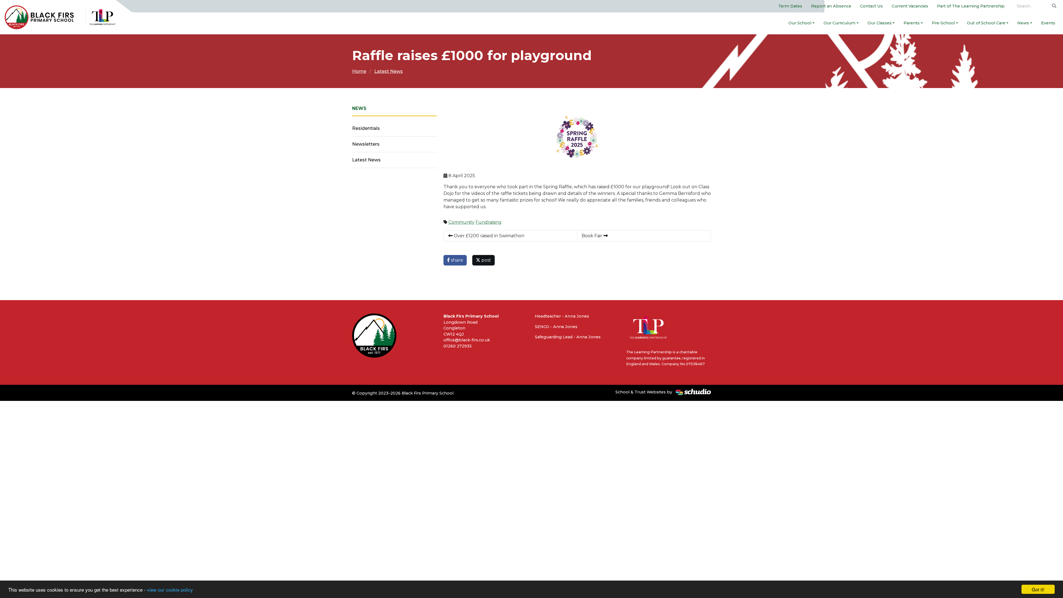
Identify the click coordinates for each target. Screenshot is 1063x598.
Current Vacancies (910, 6)
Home (359, 71)
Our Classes (880, 22)
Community (461, 222)
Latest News (388, 71)
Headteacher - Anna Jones (562, 316)
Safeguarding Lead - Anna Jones (568, 336)
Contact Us (871, 6)
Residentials (366, 128)
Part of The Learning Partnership (971, 6)
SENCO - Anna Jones (556, 326)
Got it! (1038, 589)
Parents (912, 22)
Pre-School (943, 22)
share (456, 260)
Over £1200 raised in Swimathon (488, 235)
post (485, 260)
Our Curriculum (839, 22)
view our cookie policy (170, 589)
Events (1048, 22)
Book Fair (592, 235)
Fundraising (489, 222)
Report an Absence (831, 6)
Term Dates (790, 6)
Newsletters (366, 144)
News (1023, 22)
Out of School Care (986, 22)
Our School (799, 22)
